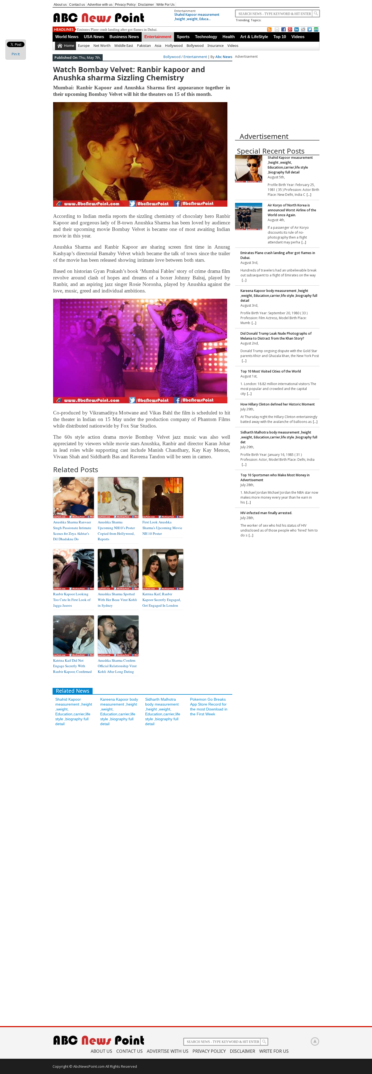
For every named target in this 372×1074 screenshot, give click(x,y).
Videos (297, 36)
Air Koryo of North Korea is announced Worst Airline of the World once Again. (292, 210)
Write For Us (165, 5)
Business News (124, 36)
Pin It (16, 53)
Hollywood (174, 45)
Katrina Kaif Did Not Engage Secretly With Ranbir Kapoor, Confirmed (72, 666)
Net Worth (102, 45)
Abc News (223, 56)
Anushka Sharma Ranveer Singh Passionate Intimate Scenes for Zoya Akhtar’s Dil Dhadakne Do (72, 530)
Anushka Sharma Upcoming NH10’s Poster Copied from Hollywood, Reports (116, 530)
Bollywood (195, 45)
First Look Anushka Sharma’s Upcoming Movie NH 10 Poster (162, 528)
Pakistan (144, 45)
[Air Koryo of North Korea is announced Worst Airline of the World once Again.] (248, 217)
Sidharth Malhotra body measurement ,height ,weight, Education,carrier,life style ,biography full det (278, 437)
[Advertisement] (276, 93)
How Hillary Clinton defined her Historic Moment (277, 404)
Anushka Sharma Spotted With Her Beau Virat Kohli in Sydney (117, 599)
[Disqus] (142, 802)
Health (228, 36)
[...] (309, 194)
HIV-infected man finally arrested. (266, 513)
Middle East (123, 45)
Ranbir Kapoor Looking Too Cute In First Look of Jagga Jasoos (71, 599)
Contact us (77, 5)
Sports (183, 36)
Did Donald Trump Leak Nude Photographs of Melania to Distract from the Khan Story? (276, 336)
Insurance (216, 45)
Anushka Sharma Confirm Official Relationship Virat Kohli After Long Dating (117, 666)
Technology (206, 36)
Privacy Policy (125, 5)
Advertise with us (99, 5)
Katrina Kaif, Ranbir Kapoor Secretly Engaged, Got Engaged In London (161, 599)
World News (66, 36)
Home (69, 45)
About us (60, 5)
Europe (84, 45)
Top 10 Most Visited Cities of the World (270, 371)
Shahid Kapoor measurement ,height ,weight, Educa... (196, 16)
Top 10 (279, 36)
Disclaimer (146, 5)
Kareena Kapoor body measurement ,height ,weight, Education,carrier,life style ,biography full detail (151, 30)
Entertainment (185, 11)
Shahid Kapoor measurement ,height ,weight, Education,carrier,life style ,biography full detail (290, 165)
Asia (158, 45)
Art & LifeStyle (254, 36)
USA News (94, 36)
